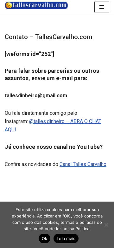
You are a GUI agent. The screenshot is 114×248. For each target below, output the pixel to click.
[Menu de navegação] (101, 7)
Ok (45, 238)
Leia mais (66, 238)
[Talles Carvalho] (36, 5)
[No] (106, 225)
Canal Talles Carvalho (83, 164)
